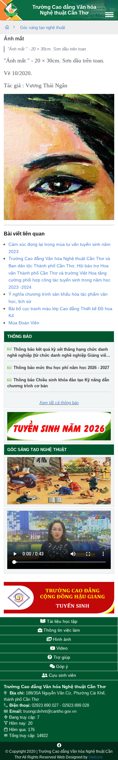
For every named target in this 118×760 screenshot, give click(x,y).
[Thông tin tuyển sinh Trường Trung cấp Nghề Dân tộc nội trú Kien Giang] (59, 597)
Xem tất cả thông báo (59, 402)
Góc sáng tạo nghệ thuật (42, 27)
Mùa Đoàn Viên (23, 322)
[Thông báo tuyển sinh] (59, 426)
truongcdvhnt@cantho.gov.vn (49, 711)
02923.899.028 (75, 705)
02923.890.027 (45, 705)
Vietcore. (96, 757)
